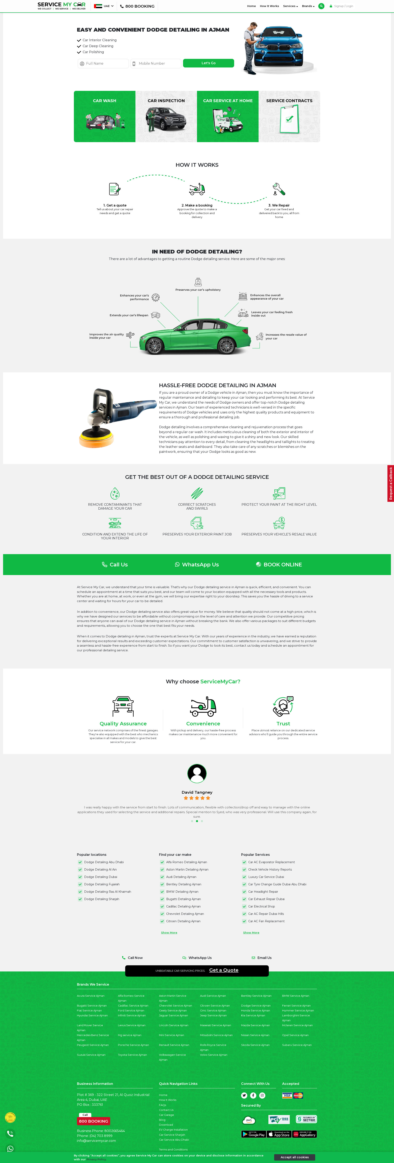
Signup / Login (343, 6)
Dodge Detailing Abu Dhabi (104, 862)
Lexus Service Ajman (131, 1025)
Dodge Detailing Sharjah (101, 899)
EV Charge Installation (173, 1129)
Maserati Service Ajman (215, 1025)
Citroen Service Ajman (215, 1005)
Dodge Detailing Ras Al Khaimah (107, 892)
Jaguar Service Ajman (173, 1015)
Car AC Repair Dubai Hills (266, 914)
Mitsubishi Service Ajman (216, 1035)
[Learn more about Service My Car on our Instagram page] (262, 1095)
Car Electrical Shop (261, 906)
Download (166, 1124)
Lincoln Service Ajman (173, 1025)
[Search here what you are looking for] (321, 6)
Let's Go (209, 63)
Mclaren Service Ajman (297, 1025)
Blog (162, 1119)
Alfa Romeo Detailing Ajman (186, 862)
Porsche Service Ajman (133, 1045)
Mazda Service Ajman (255, 1025)
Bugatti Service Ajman (92, 1005)
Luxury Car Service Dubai (266, 877)
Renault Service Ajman (174, 1045)
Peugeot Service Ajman (93, 1045)
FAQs (162, 1105)
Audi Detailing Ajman (181, 877)
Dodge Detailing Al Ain (100, 869)
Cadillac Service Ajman (133, 1005)
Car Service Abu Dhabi (174, 1139)
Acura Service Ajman (90, 995)
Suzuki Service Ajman (91, 1054)
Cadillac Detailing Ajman (183, 906)
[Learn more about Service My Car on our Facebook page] (253, 1095)
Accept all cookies (295, 1157)
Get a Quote (223, 970)
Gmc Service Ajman (213, 1010)
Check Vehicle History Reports (270, 869)
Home (252, 6)
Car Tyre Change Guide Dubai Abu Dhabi (277, 884)
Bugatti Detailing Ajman (183, 899)
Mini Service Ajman (171, 1035)
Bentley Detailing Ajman (183, 884)
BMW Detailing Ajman (182, 892)
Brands (307, 6)
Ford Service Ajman (131, 1010)
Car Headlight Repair (263, 892)
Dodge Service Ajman (256, 1005)
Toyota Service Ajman (132, 1054)
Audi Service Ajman (213, 995)
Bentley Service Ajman (256, 995)
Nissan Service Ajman (255, 1035)
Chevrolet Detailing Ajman (185, 914)
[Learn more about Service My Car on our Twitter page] (244, 1095)
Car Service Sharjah (172, 1134)
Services (289, 6)
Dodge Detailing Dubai (100, 877)
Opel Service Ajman (295, 1035)
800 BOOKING (93, 1120)
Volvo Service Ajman (213, 1054)
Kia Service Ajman (253, 1015)
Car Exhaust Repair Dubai (266, 899)
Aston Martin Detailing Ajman (187, 869)
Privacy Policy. (97, 1159)
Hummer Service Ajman (298, 1010)
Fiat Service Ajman (89, 1010)
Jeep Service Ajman (213, 1015)
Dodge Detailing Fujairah (102, 884)
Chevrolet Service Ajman (175, 1005)
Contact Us (166, 1110)
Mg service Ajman (129, 1035)
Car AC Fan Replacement (266, 921)
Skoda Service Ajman (255, 1045)
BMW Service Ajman (295, 995)
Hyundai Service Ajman (92, 1015)
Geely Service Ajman (173, 1010)
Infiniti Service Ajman (132, 1015)
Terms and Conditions (173, 1149)
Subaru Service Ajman (297, 1045)
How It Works (269, 6)
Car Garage (166, 1114)
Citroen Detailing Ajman (183, 921)
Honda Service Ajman (255, 1010)
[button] (192, 821)
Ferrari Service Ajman (296, 1005)
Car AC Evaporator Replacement (271, 862)
